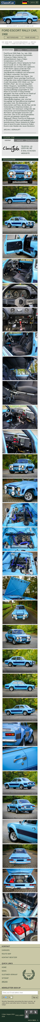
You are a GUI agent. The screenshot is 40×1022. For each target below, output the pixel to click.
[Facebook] (27, 1012)
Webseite (25, 153)
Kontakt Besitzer (9, 957)
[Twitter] (35, 1012)
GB (4, 997)
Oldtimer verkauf (10, 974)
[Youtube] (27, 1016)
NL (9, 997)
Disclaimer (19, 1015)
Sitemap (5, 978)
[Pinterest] (31, 1012)
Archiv (5, 982)
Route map (6, 954)
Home (4, 967)
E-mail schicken (28, 151)
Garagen (5, 950)
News (4, 971)
